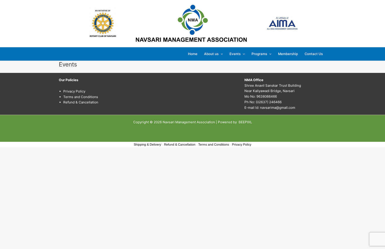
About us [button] (211, 54)
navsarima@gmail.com (277, 107)
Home (192, 54)
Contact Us (314, 54)
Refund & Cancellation (80, 102)
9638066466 (266, 96)
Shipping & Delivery (147, 144)
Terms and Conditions (80, 97)
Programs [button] (259, 54)
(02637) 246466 (269, 102)
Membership (288, 54)
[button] (221, 54)
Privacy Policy (74, 91)
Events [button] (235, 54)
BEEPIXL (245, 122)
